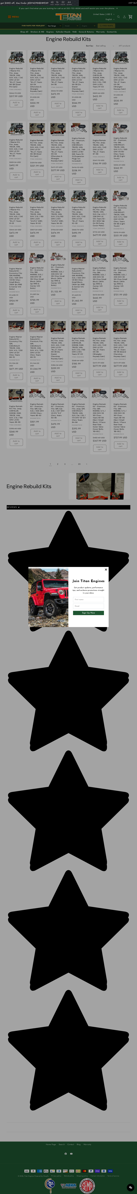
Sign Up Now (88, 613)
